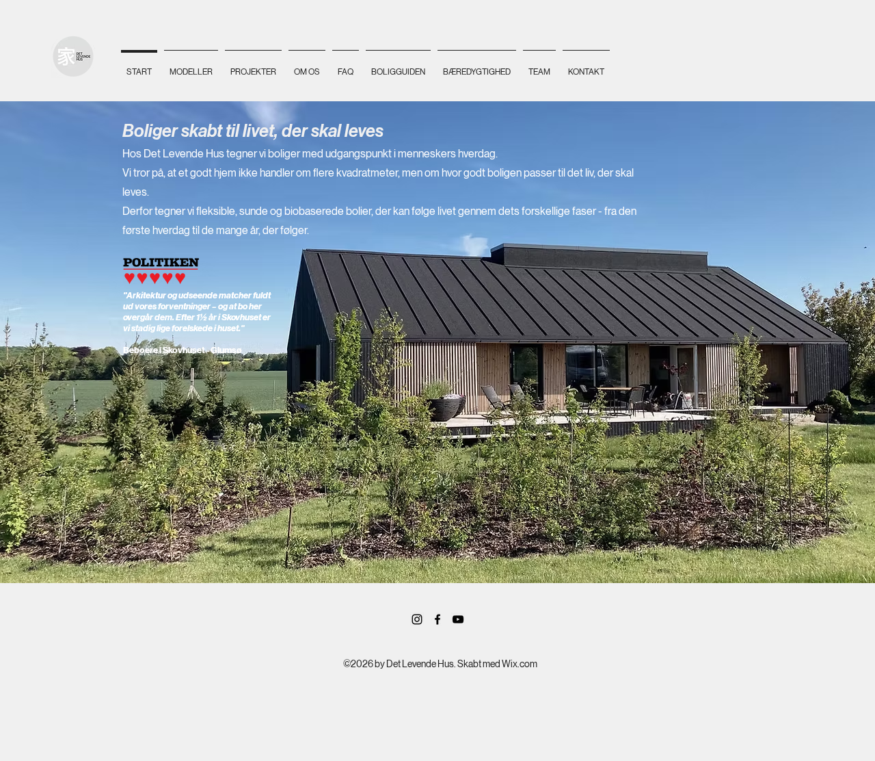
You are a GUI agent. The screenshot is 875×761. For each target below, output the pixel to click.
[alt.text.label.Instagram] (417, 619)
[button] (191, 66)
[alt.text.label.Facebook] (437, 619)
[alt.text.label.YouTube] (458, 619)
